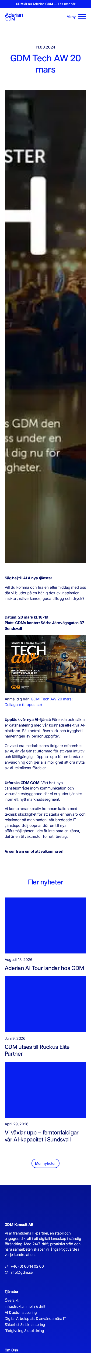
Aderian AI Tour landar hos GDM (44, 968)
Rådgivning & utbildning (24, 1330)
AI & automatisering (21, 1312)
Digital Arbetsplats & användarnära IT (35, 1318)
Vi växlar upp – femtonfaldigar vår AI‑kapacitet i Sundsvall (42, 1136)
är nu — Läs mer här (45, 4)
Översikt (11, 1300)
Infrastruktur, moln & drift (25, 1306)
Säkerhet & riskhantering (25, 1324)
